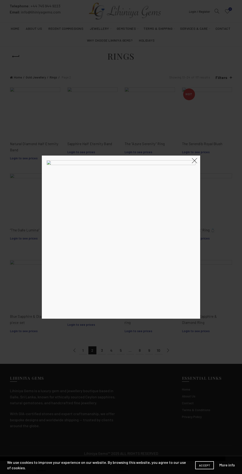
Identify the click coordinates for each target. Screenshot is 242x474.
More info (227, 465)
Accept (204, 465)
